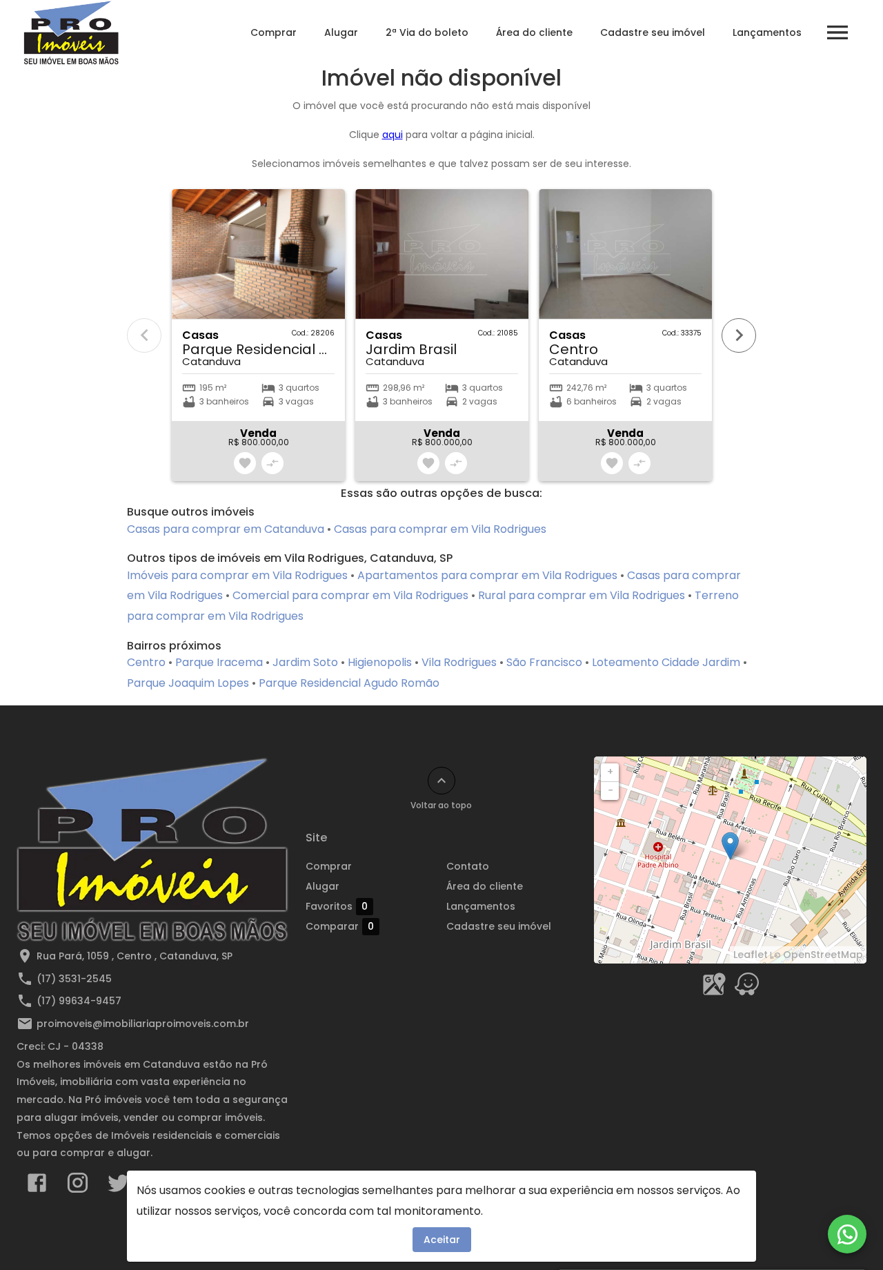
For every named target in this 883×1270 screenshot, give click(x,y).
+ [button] (610, 772)
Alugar (341, 32)
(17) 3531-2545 (74, 979)
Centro (146, 662)
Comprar (273, 32)
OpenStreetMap (823, 954)
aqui (392, 134)
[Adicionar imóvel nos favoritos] (245, 463)
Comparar (340, 926)
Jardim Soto (305, 662)
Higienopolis (380, 662)
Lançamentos (767, 32)
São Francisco (544, 662)
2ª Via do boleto (427, 32)
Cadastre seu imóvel (652, 32)
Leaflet (750, 954)
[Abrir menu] (837, 32)
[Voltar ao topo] (441, 780)
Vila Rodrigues (459, 662)
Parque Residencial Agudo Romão (349, 683)
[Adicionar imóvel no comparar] (272, 463)
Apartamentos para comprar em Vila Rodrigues (487, 575)
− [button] (610, 790)
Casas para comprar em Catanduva (225, 529)
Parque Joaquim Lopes (188, 683)
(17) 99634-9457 (79, 1001)
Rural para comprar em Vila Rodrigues (581, 595)
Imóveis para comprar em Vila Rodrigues (237, 575)
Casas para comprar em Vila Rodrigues (440, 529)
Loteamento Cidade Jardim (666, 662)
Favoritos (337, 906)
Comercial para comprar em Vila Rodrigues (350, 595)
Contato (467, 866)
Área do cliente (534, 32)
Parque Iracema (219, 662)
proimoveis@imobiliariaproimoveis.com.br (143, 1023)
